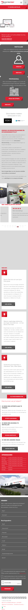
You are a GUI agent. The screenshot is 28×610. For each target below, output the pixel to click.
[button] (21, 2)
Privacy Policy (23, 573)
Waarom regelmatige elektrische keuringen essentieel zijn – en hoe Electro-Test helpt (14, 322)
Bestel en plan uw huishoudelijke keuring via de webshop (13, 35)
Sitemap (4, 606)
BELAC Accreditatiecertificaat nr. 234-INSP (11, 602)
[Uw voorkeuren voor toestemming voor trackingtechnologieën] (2, 607)
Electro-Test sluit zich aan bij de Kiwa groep (13, 280)
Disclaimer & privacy (19, 604)
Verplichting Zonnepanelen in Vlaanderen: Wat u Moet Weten (13, 365)
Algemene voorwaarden (7, 604)
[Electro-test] (7, 2)
